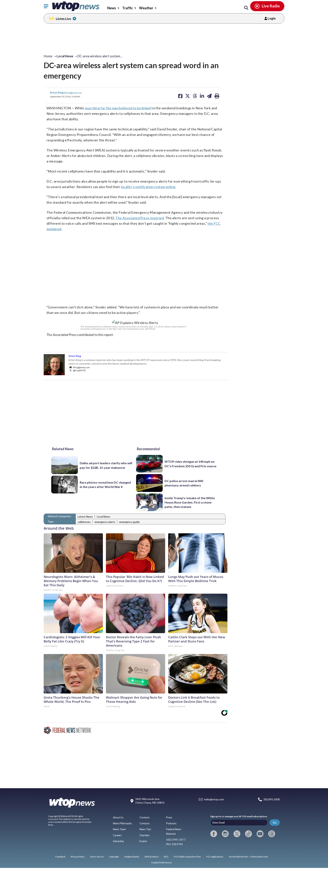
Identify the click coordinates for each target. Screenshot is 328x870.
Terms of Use (97, 856)
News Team (119, 829)
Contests (145, 817)
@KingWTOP (79, 370)
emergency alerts (105, 521)
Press (169, 817)
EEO (166, 856)
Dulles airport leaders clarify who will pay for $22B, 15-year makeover (106, 465)
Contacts (145, 823)
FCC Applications (214, 856)
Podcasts (171, 823)
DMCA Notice (151, 856)
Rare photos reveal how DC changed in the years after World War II (105, 485)
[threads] (271, 833)
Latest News (85, 516)
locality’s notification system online (148, 187)
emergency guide (129, 521)
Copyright (114, 856)
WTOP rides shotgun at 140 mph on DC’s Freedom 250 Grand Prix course (190, 464)
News (111, 8)
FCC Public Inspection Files (187, 856)
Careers (117, 835)
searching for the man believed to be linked (118, 108)
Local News (103, 516)
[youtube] (260, 833)
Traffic (127, 8)
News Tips (145, 829)
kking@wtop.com (73, 92)
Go (275, 822)
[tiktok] (248, 833)
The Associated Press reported (139, 218)
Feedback (60, 856)
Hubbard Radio (131, 856)
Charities (144, 835)
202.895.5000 (271, 799)
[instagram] (225, 833)
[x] (236, 833)
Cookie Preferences (161, 862)
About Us (118, 817)
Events (143, 841)
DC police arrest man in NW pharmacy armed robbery (184, 483)
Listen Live (63, 18)
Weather (146, 8)
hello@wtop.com (214, 799)
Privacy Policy (77, 856)
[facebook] (213, 833)
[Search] (246, 8)
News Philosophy (122, 823)
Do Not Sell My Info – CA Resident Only (248, 856)
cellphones (84, 521)
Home (48, 56)
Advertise (118, 841)
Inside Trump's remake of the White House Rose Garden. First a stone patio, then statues (190, 502)
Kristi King (57, 92)
